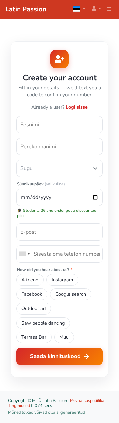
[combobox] (24, 254)
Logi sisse (77, 107)
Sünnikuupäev (41, 184)
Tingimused (19, 406)
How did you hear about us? (44, 269)
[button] (96, 9)
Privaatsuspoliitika (87, 401)
